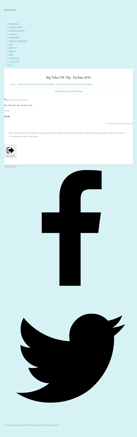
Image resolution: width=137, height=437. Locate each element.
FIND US (12, 51)
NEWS (11, 55)
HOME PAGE (13, 24)
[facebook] (71, 294)
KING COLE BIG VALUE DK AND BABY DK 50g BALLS (74, 84)
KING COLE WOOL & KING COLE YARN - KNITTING (36, 84)
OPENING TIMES (15, 27)
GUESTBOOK (14, 58)
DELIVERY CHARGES (17, 31)
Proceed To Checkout (75, 91)
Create (56, 425)
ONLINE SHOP (14, 38)
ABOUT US (13, 48)
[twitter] (71, 420)
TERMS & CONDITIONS (18, 41)
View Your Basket (60, 91)
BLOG (11, 44)
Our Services (13, 34)
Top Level (13, 84)
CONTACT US (14, 62)
